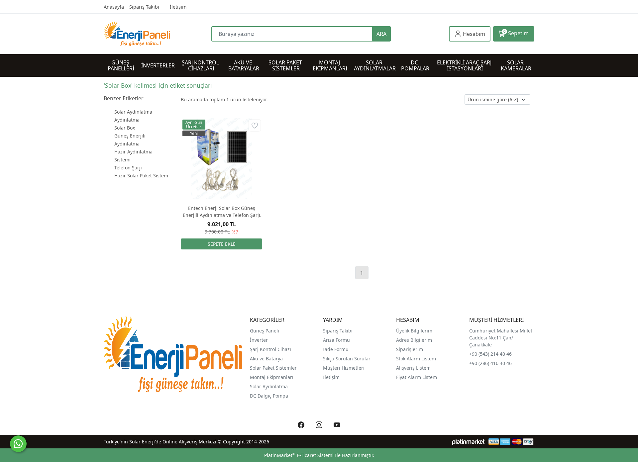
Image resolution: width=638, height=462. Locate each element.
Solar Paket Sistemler (273, 368)
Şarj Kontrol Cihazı (270, 349)
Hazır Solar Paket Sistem (141, 175)
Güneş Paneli (264, 330)
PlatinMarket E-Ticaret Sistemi (299, 455)
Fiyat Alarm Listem (416, 377)
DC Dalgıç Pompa (269, 396)
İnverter (259, 340)
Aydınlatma (127, 120)
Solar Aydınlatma (133, 112)
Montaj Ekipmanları (271, 377)
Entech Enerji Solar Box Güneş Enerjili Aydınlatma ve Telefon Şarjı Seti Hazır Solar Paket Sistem (221, 212)
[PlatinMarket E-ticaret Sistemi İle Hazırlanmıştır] (468, 441)
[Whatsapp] (18, 443)
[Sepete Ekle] (221, 243)
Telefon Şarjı (128, 167)
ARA (381, 34)
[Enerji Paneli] (157, 34)
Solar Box (124, 128)
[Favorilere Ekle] (255, 125)
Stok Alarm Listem (416, 358)
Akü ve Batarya (266, 358)
